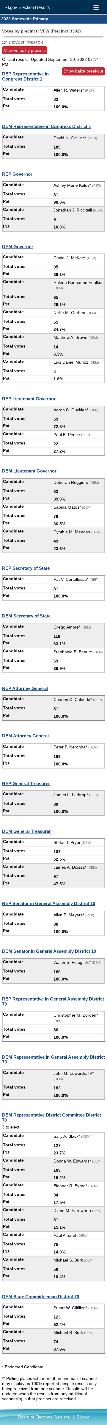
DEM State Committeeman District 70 (40, 1296)
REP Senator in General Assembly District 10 (48, 903)
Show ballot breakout (83, 71)
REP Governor (17, 174)
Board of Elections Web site (44, 1417)
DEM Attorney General (25, 735)
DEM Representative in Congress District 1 (46, 126)
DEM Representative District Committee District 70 (51, 1117)
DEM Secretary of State (26, 615)
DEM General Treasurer (26, 831)
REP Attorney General (25, 688)
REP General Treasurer (26, 783)
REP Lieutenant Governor (29, 398)
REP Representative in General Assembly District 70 (53, 1001)
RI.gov (83, 1417)
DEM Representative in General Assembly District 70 (53, 1060)
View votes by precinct (25, 50)
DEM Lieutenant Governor (29, 470)
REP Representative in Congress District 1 (25, 76)
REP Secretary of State (26, 568)
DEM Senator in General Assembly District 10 (49, 951)
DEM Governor (17, 246)
